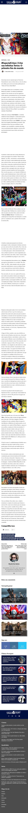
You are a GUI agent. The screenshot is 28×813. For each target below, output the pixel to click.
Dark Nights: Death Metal (8, 537)
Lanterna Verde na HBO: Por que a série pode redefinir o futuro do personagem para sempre (13, 633)
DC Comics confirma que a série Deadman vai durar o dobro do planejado (11, 616)
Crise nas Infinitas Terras (8, 534)
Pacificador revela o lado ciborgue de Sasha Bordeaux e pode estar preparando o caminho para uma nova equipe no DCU (14, 783)
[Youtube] (19, 716)
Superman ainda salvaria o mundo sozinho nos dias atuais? (9, 688)
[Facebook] (8, 716)
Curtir (5, 642)
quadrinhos (21, 539)
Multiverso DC (19, 537)
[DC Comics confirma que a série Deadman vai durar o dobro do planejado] (14, 612)
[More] (18, 75)
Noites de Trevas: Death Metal (9, 539)
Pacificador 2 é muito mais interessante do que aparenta (13, 779)
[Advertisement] (14, 18)
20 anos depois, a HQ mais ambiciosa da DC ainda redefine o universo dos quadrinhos (13, 600)
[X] (15, 716)
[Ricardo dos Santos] (3, 71)
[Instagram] (12, 716)
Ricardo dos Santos (9, 71)
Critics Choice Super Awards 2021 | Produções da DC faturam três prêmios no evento (21, 547)
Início (2, 35)
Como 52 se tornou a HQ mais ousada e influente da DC (13, 762)
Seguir (14, 642)
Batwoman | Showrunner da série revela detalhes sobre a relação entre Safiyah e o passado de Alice (7, 547)
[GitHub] (14, 573)
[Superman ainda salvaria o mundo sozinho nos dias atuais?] (21, 689)
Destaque (6, 35)
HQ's (9, 60)
